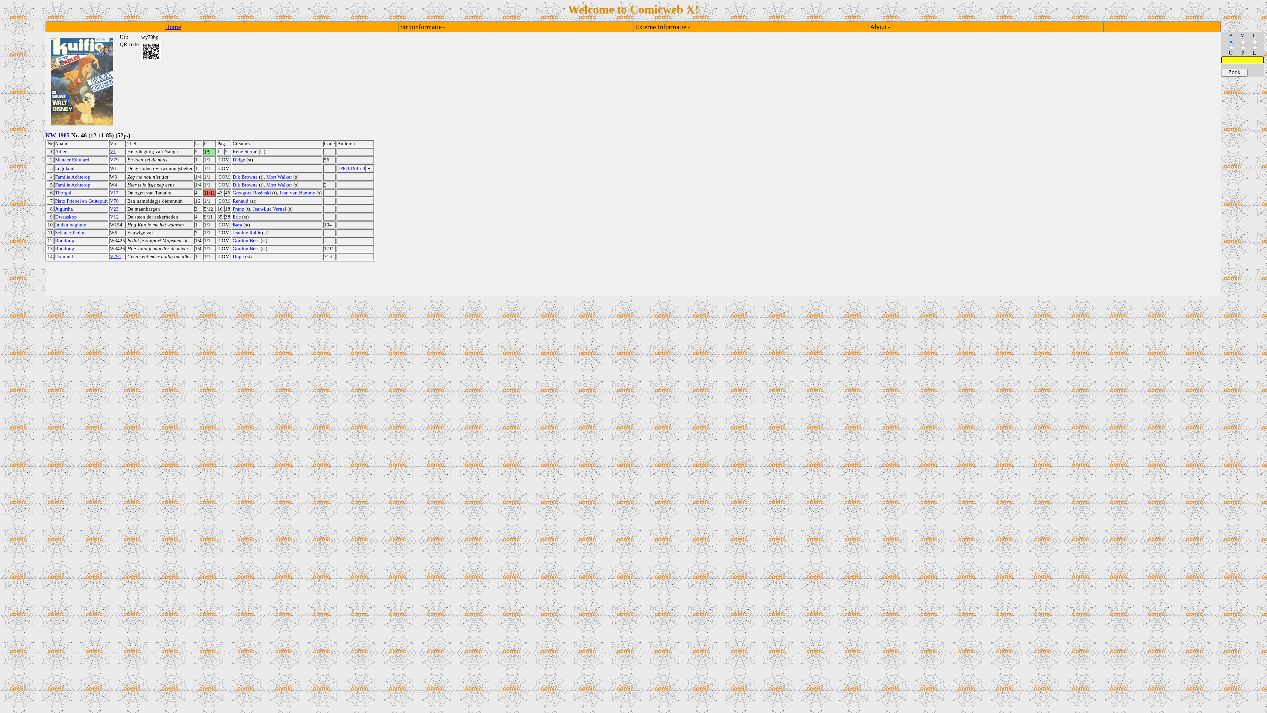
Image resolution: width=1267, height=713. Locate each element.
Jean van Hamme (297, 192)
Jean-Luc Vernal (269, 209)
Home (173, 26)
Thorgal (63, 192)
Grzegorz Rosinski (252, 192)
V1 (113, 151)
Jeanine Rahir (247, 232)
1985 (64, 135)
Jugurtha (64, 209)
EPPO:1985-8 (351, 168)
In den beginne (70, 224)
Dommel (64, 256)
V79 (114, 159)
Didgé (239, 159)
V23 (114, 209)
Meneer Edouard (72, 159)
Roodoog (64, 240)
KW (51, 135)
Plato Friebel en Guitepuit (81, 201)
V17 (114, 192)
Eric (237, 217)
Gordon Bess (246, 240)
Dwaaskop (66, 217)
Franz (238, 209)
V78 (114, 201)
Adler (61, 151)
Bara (237, 224)
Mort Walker (279, 177)
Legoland (65, 168)
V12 (114, 217)
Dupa (238, 256)
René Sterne (245, 151)
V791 (115, 256)
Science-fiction (70, 232)
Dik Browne (245, 177)
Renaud (240, 201)
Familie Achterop (72, 177)
